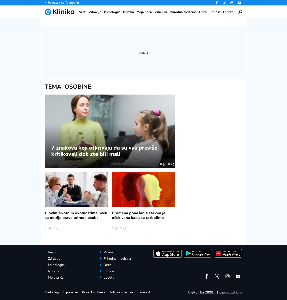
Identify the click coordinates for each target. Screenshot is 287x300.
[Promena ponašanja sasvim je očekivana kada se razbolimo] (143, 190)
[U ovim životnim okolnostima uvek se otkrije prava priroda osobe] (76, 190)
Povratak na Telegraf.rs (64, 3)
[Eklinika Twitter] (224, 2)
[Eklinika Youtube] (239, 2)
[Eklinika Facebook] (217, 2)
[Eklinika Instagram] (232, 2)
